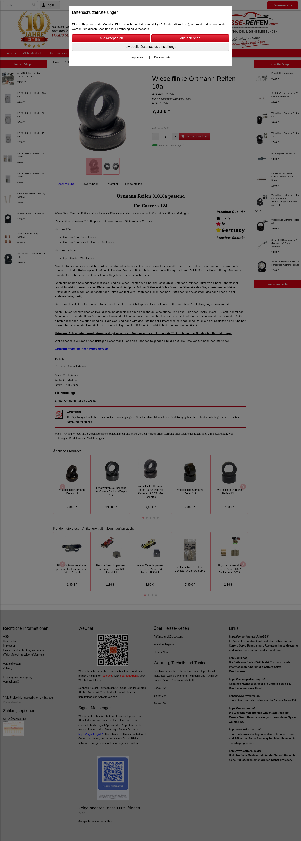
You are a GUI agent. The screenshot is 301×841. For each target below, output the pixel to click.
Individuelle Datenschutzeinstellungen (150, 47)
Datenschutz (162, 57)
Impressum (138, 57)
